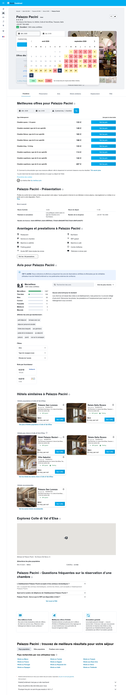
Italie (24, 11)
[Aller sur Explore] (3, 25)
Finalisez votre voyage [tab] (56, 649)
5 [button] (40, 56)
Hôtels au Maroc (22, 659)
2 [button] (59, 52)
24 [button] (31, 70)
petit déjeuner (22, 320)
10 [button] (31, 61)
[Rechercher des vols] (3, 9)
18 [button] (36, 66)
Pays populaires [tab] (24, 649)
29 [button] (55, 70)
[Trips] (3, 31)
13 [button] (45, 61)
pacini (27, 337)
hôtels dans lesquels (24, 329)
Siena (44, 11)
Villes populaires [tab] (39, 649)
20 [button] (45, 66)
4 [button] (36, 56)
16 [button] (60, 61)
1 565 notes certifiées (34, 27)
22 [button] (55, 66)
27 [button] (45, 70)
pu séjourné (39, 333)
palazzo (20, 337)
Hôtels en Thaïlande (90, 667)
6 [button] (45, 56)
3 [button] (31, 56)
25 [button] (36, 70)
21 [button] (50, 66)
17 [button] (31, 66)
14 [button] (50, 61)
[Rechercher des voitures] (3, 17)
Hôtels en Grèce (88, 664)
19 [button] (41, 66)
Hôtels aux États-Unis (90, 662)
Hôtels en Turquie (89, 659)
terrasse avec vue (34, 320)
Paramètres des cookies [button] (24, 177)
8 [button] (55, 56)
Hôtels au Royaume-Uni (58, 664)
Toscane (34, 11)
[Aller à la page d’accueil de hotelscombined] (14, 3)
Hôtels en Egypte (56, 662)
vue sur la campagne (37, 337)
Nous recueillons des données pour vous (32, 686)
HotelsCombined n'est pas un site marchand (33, 682)
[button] (3, 3)
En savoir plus (96, 170)
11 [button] (36, 61)
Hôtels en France (23, 662)
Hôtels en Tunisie (56, 659)
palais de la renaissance (25, 333)
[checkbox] (27, 371)
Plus (18, 199)
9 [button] (59, 56)
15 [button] (55, 61)
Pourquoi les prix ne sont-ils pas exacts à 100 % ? (35, 689)
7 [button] (50, 56)
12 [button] (41, 61)
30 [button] (60, 70)
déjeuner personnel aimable (26, 324)
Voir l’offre (60, 420)
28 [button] (50, 70)
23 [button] (60, 66)
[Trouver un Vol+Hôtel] (3, 21)
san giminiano (37, 329)
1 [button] (55, 52)
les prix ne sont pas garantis (66, 676)
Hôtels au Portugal (23, 664)
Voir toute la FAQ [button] (51, 601)
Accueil (18, 11)
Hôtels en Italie (55, 667)
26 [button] (41, 70)
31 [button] (31, 75)
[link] (35, 424)
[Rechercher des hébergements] (3, 13)
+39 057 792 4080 (22, 24)
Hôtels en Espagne (23, 667)
